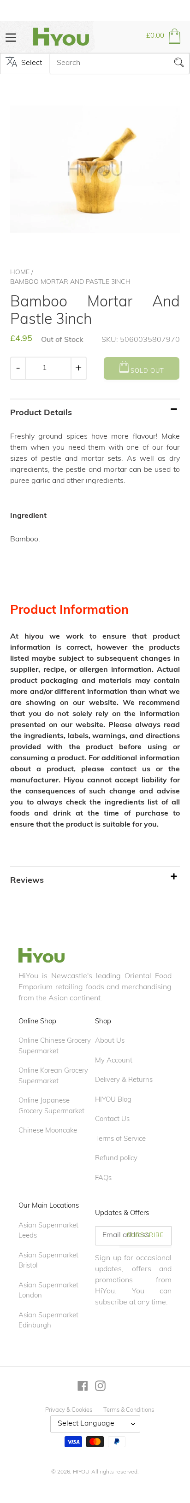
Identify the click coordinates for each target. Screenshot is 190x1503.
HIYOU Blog (113, 1100)
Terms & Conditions (128, 1410)
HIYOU (81, 1472)
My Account (113, 1060)
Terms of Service (120, 1139)
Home (20, 272)
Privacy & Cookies (68, 1410)
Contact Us (112, 1119)
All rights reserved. (115, 1472)
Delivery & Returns (124, 1080)
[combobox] (119, 63)
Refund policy (116, 1158)
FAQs (103, 1178)
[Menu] (11, 36)
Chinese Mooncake (47, 1130)
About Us (110, 1041)
